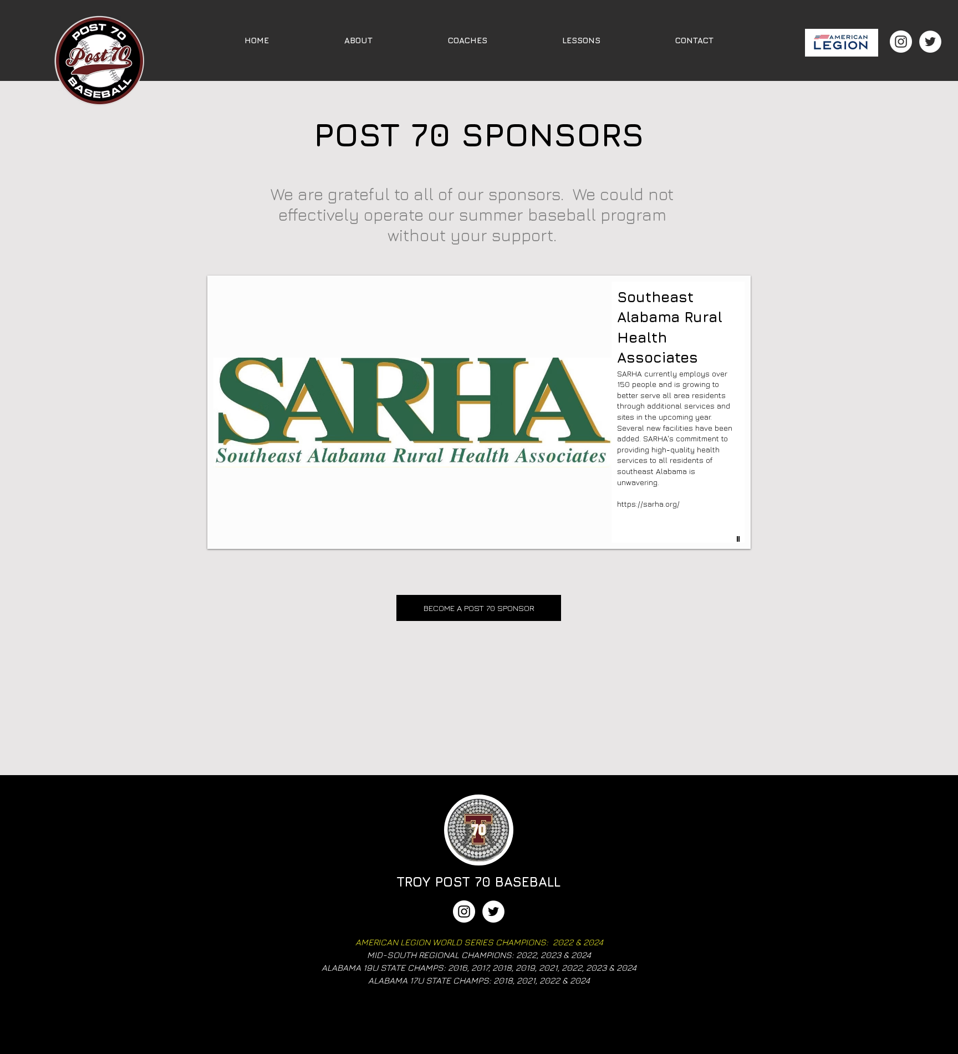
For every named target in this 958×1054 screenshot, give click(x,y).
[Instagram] (901, 41)
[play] (739, 539)
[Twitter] (930, 41)
